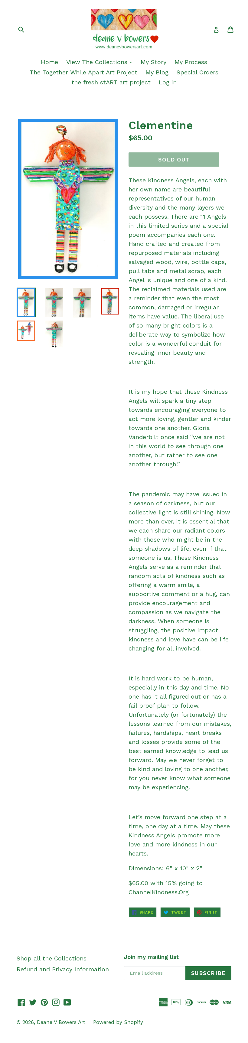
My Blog (156, 72)
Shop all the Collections (51, 958)
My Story (153, 62)
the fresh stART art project (111, 82)
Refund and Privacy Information (63, 969)
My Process (191, 62)
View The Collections (97, 62)
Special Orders (197, 72)
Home (49, 62)
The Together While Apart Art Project (83, 72)
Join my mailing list (151, 957)
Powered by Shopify (118, 1022)
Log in (168, 82)
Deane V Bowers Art (62, 1022)
